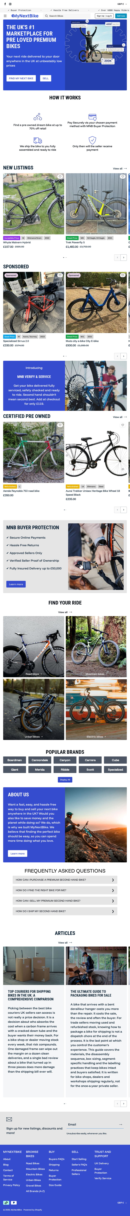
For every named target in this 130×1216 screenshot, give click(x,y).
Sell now (121, 16)
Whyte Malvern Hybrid (17, 242)
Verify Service (102, 1178)
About (6, 1159)
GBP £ (120, 4)
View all (117, 168)
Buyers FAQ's (56, 1159)
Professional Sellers (79, 1172)
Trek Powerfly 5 (75, 242)
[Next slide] (123, 257)
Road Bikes (32, 1163)
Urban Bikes (33, 1180)
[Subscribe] (120, 1125)
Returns (53, 1170)
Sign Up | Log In (104, 16)
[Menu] (5, 16)
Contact (8, 1170)
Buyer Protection (55, 1177)
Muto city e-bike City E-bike (82, 341)
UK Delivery (101, 1163)
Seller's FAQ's (79, 1164)
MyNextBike (16, 1210)
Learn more (16, 584)
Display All (65, 779)
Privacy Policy (11, 1185)
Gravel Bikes (33, 1185)
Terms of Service (8, 1177)
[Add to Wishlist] (60, 177)
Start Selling (79, 1159)
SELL (46, 78)
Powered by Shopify (32, 1210)
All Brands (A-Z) (35, 1191)
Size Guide (55, 1185)
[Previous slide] (117, 257)
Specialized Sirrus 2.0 (16, 341)
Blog (6, 1164)
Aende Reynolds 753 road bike (21, 490)
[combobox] (67, 15)
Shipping (54, 1164)
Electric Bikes (34, 1174)
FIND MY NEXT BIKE (21, 78)
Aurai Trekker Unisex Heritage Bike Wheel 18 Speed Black (93, 492)
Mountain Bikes (35, 1168)
